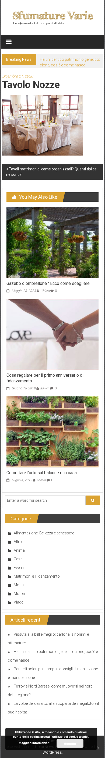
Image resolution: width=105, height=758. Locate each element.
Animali (20, 550)
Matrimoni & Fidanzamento (37, 576)
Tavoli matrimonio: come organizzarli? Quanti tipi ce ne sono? (51, 172)
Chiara (45, 291)
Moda (19, 585)
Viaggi (19, 602)
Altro (18, 542)
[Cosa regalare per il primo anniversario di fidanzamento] (52, 334)
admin (44, 388)
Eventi (19, 567)
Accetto (70, 743)
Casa (18, 559)
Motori (19, 593)
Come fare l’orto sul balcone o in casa (41, 472)
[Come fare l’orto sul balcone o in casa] (52, 431)
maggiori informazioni (34, 743)
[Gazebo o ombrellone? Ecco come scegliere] (52, 242)
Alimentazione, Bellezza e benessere (44, 533)
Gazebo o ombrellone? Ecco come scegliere (48, 283)
